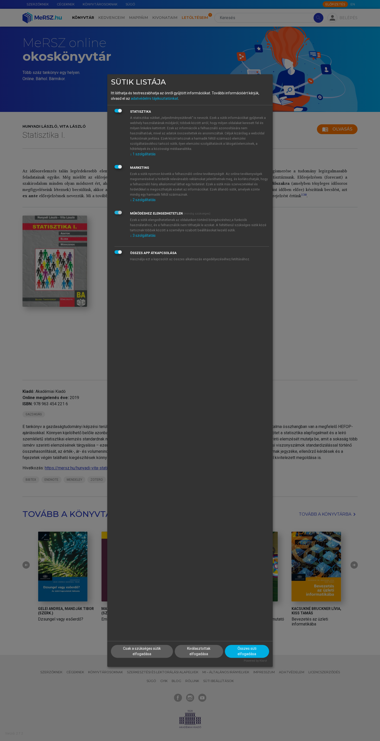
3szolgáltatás (143, 235)
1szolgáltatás (143, 154)
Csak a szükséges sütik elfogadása (142, 651)
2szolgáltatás (143, 200)
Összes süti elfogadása (247, 651)
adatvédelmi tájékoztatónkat (154, 98)
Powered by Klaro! (255, 661)
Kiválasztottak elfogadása (198, 651)
